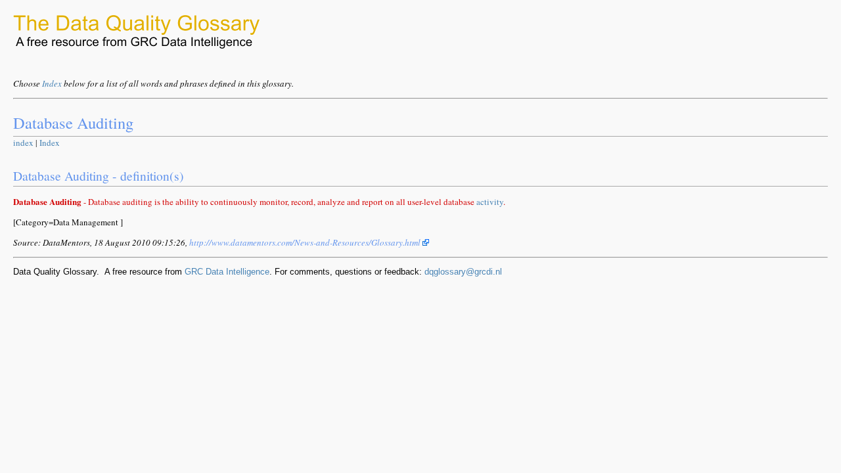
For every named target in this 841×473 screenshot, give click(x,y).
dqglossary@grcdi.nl (463, 272)
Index (52, 83)
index (23, 142)
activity (489, 202)
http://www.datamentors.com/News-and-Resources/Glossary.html (305, 242)
